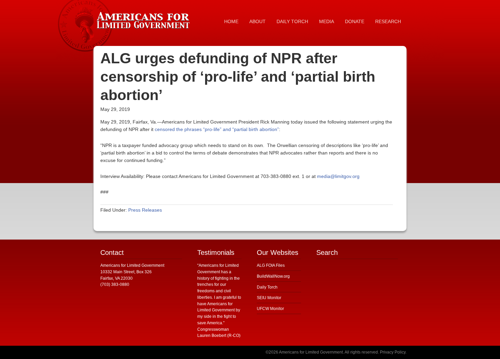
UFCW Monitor (270, 308)
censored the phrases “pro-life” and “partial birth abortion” (217, 129)
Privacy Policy (392, 352)
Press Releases (145, 210)
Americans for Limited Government (145, 18)
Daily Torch (267, 287)
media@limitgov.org (338, 176)
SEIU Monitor (269, 297)
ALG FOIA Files (271, 265)
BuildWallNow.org (273, 276)
